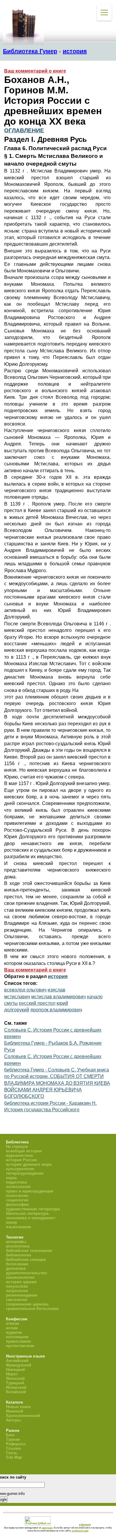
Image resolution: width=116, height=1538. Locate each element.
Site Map (14, 1457)
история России (21, 1160)
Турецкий (15, 1383)
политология (18, 1186)
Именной (14, 1411)
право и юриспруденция (29, 1191)
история (75, 51)
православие (18, 1341)
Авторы (13, 1420)
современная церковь (27, 1304)
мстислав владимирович (58, 996)
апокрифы (16, 1241)
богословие (17, 1264)
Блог (10, 1435)
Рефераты (16, 1444)
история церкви (21, 1282)
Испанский (16, 1387)
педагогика (16, 1182)
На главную (17, 1146)
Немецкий (15, 1369)
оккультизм (17, 1286)
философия (17, 1204)
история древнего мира (28, 1164)
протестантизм (20, 1346)
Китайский (16, 1392)
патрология (17, 1291)
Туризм (13, 1439)
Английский (17, 1360)
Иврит (12, 1374)
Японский (15, 1378)
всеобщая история (24, 1151)
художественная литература (33, 1209)
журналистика (19, 1155)
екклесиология (20, 1277)
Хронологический (23, 1415)
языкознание (18, 1227)
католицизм (17, 1337)
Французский (18, 1365)
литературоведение (24, 1173)
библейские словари (26, 1259)
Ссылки (13, 1448)
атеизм (12, 1323)
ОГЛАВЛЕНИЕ (24, 130)
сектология (16, 1299)
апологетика (17, 1246)
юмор (11, 1222)
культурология (20, 1169)
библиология (18, 1255)
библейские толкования (29, 1250)
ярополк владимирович (56, 1009)
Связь (12, 1453)
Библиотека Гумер (30, 51)
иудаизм (14, 1332)
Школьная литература (27, 1213)
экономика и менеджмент (30, 1218)
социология (17, 1200)
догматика (16, 1268)
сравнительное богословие (32, 1308)
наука (11, 1178)
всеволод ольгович (25, 989)
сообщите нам (80, 1530)
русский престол (37, 1003)
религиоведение (21, 1295)
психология (17, 1195)
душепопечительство (26, 1273)
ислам (12, 1328)
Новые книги (18, 1406)
